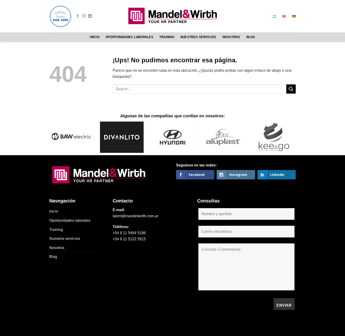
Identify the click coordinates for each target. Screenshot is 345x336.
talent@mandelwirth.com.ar (135, 216)
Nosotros (231, 37)
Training (166, 37)
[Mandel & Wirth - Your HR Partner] (173, 16)
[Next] (288, 131)
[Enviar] (291, 89)
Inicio (95, 37)
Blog (250, 37)
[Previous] (57, 131)
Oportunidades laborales (129, 37)
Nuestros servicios (198, 37)
